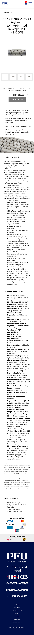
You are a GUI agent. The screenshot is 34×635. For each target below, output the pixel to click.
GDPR (17, 616)
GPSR (17, 605)
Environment (17, 622)
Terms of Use (17, 610)
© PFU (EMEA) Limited (16, 628)
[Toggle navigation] (30, 3)
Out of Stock (17, 99)
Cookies (17, 619)
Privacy (17, 613)
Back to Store (8, 12)
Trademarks (17, 608)
